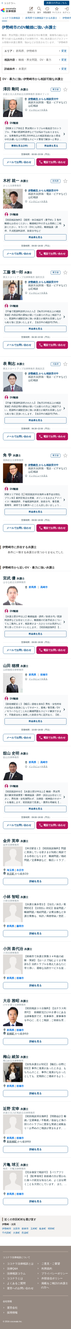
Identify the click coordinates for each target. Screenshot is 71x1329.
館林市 (25, 1228)
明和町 (51, 1228)
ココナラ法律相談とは (20, 1263)
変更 (64, 50)
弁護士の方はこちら (56, 3)
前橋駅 (11, 1033)
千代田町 (6, 1232)
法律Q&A (12, 1268)
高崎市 (44, 587)
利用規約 (46, 1268)
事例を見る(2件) (19, 145)
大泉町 (16, 1232)
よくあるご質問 (16, 1283)
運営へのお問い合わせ (20, 1288)
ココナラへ (9, 3)
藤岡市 (20, 926)
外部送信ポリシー (51, 1278)
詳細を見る (35, 881)
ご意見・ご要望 (50, 1263)
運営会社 (12, 1307)
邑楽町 (25, 1232)
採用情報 (12, 1312)
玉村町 (33, 1228)
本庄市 (20, 870)
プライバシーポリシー (54, 1273)
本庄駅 (11, 873)
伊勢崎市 (33, 99)
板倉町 (42, 1228)
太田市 (16, 1228)
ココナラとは (15, 1278)
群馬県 (32, 587)
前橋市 (44, 674)
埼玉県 (10, 870)
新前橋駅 (12, 1141)
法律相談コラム (16, 1273)
